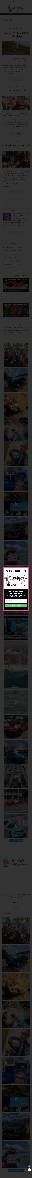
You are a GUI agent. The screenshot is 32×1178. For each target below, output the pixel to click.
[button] (26, 569)
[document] (16, 589)
